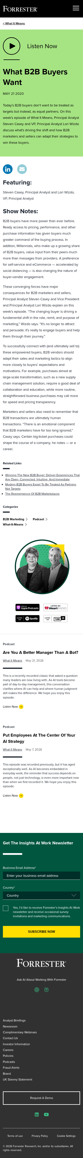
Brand (7, 1073)
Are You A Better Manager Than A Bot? (40, 652)
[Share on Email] (22, 169)
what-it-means (13, 524)
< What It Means (14, 23)
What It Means (12, 660)
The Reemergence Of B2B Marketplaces (32, 494)
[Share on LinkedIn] (8, 169)
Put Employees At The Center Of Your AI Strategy (39, 738)
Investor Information (16, 1044)
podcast (38, 519)
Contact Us (10, 1038)
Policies (8, 1056)
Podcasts (9, 1062)
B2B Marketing (13, 519)
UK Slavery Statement (17, 1079)
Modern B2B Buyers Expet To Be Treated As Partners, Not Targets (41, 486)
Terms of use (15, 1136)
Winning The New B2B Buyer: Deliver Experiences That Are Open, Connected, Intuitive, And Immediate (42, 477)
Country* (9, 888)
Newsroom (10, 1026)
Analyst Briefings (14, 1020)
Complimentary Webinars (20, 1032)
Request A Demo (41, 1098)
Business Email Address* (19, 868)
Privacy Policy (40, 1136)
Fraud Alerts (11, 1067)
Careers (8, 1050)
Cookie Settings (66, 1136)
